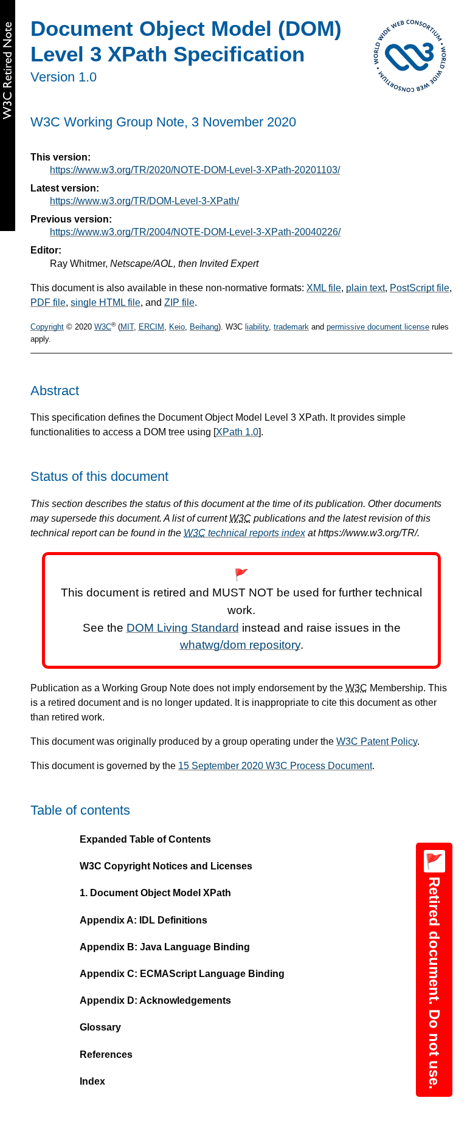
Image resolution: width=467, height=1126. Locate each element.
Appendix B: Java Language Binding (165, 947)
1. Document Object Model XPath (155, 893)
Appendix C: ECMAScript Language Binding (182, 974)
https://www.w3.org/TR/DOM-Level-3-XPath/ (144, 201)
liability (257, 326)
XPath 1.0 (237, 432)
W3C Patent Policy (376, 741)
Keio (177, 326)
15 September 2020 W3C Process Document (275, 766)
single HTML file (105, 302)
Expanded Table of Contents (145, 839)
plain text (365, 288)
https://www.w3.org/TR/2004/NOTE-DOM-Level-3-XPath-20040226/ (195, 232)
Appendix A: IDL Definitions (143, 920)
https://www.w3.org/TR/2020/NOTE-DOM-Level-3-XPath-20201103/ (195, 170)
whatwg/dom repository (240, 644)
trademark (291, 326)
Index (92, 1081)
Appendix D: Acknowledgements (155, 1000)
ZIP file (179, 302)
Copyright (47, 326)
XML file (323, 288)
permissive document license (378, 326)
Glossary (100, 1027)
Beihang (204, 326)
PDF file (48, 302)
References (106, 1054)
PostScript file (419, 288)
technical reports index (244, 533)
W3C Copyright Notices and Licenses (166, 866)
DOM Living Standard (182, 627)
